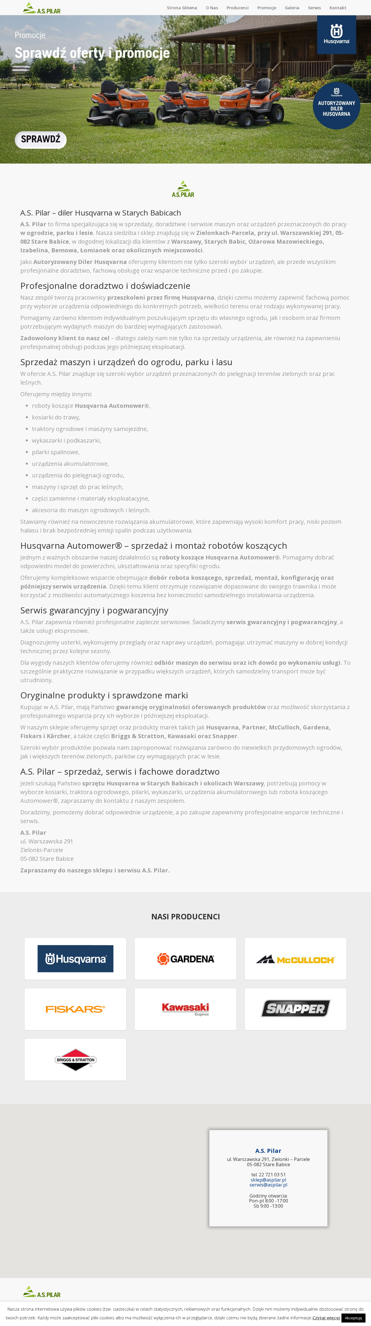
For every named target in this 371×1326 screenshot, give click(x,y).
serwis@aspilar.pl (268, 1185)
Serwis (314, 7)
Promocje (266, 7)
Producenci (238, 7)
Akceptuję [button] (353, 1317)
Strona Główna (182, 7)
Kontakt (338, 7)
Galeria (292, 7)
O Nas (212, 7)
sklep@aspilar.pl (268, 1180)
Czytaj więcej (326, 1317)
